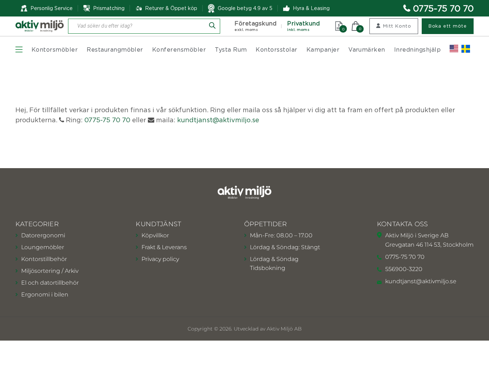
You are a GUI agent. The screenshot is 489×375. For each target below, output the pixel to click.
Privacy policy (160, 259)
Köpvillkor (155, 235)
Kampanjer (322, 49)
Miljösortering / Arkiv (49, 270)
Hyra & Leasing (311, 8)
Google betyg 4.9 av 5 (245, 8)
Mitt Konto (397, 25)
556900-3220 (403, 269)
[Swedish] (465, 49)
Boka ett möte (448, 25)
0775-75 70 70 (443, 8)
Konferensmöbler (179, 49)
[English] (454, 49)
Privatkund (303, 26)
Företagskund (255, 26)
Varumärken (366, 49)
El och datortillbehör (50, 282)
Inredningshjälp (417, 49)
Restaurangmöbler (115, 49)
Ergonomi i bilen (44, 294)
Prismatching (109, 8)
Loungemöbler (42, 247)
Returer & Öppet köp (171, 8)
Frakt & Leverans (164, 247)
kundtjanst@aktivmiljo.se (218, 120)
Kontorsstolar (276, 49)
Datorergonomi (43, 235)
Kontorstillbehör (44, 259)
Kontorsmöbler (55, 49)
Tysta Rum (231, 49)
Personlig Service (51, 8)
